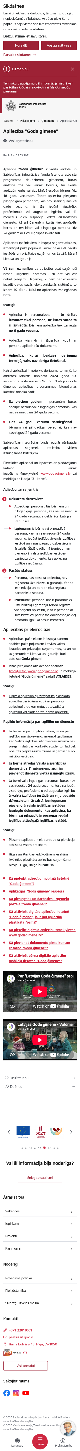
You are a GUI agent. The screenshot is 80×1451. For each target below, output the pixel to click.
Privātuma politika (18, 1278)
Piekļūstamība (15, 1290)
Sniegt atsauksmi (40, 1178)
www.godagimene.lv (43, 671)
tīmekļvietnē (18, 671)
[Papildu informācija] (25, 1352)
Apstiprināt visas (59, 45)
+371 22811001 (20, 1330)
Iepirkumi (12, 1223)
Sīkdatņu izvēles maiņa (22, 1303)
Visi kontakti (26, 1366)
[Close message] (72, 69)
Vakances (12, 1211)
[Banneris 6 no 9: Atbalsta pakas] (40, 1132)
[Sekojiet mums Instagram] (16, 1393)
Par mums (13, 1248)
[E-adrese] (12, 1352)
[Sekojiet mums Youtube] (25, 1393)
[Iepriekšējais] (9, 1132)
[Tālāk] (71, 1132)
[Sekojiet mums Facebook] (6, 1393)
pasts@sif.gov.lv (21, 1337)
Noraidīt (21, 45)
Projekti (11, 1236)
